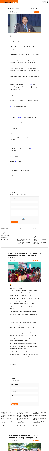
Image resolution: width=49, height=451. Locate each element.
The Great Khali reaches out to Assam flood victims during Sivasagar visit (40, 234)
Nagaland (11, 106)
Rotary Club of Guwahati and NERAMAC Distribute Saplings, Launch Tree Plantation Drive (24, 234)
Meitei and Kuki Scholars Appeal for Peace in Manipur (23, 237)
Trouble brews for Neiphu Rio (5, 235)
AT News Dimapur (14, 36)
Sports (23, 144)
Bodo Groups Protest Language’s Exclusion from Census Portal (8, 422)
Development (24, 111)
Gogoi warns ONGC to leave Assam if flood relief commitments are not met (40, 243)
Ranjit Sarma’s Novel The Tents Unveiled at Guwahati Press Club (23, 230)
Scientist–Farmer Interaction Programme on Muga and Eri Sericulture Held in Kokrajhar (40, 230)
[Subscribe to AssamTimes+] (47, 2)
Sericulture (17, 161)
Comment (12, 209)
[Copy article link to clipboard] (16, 12)
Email (13, 204)
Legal (22, 104)
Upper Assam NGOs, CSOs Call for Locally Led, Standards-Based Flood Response (40, 425)
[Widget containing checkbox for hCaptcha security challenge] (18, 218)
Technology (24, 148)
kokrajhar (14, 364)
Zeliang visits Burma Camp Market (6, 239)
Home (11, 95)
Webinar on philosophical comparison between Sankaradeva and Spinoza (23, 240)
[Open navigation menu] (2, 1)
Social (32, 94)
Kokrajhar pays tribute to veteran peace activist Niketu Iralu (39, 240)
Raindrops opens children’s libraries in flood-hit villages (39, 237)
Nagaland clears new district (5, 237)
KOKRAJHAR (12, 288)
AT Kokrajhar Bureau (14, 284)
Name (12, 199)
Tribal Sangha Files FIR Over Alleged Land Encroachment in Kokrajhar (7, 425)
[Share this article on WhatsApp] (10, 12)
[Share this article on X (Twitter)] (14, 12)
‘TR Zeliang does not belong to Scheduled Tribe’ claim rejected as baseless (8, 233)
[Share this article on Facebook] (12, 12)
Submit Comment (14, 404)
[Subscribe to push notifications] (43, 2)
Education (22, 175)
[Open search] (45, 2)
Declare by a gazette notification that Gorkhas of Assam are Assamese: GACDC (23, 243)
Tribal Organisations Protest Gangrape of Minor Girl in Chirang (8, 416)
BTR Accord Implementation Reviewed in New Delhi (7, 419)
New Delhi (30, 84)
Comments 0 (37, 11)
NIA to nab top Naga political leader (6, 230)
